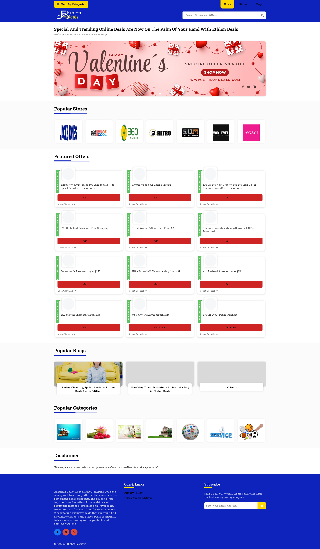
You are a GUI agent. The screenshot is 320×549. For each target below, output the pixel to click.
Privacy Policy (133, 492)
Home (227, 4)
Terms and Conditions (138, 498)
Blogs (259, 4)
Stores (243, 4)
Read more (86, 188)
